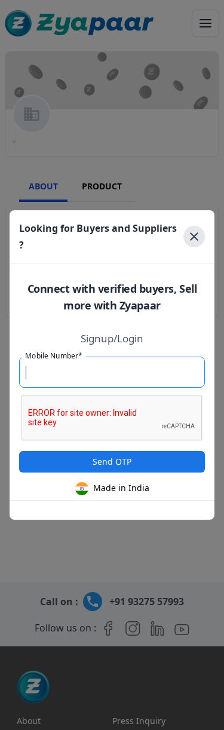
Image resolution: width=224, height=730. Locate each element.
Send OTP (112, 461)
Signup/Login (112, 339)
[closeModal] (194, 236)
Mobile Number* (53, 356)
